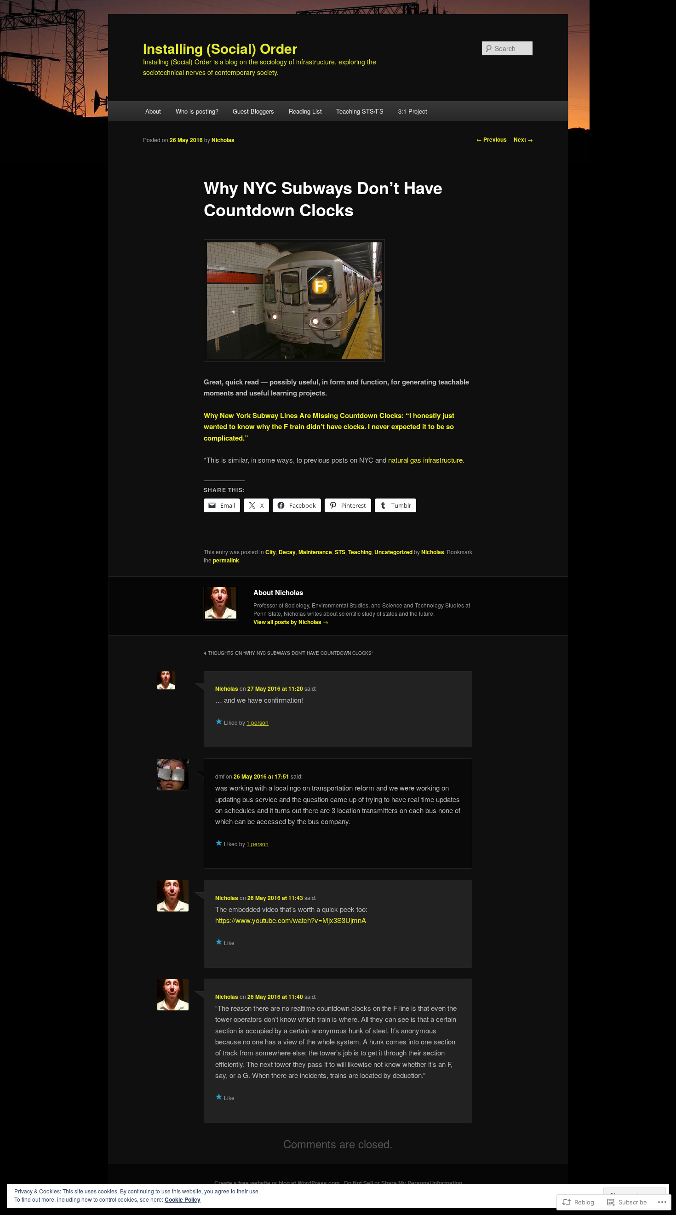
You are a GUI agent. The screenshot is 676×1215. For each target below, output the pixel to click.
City (270, 552)
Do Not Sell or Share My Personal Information (403, 1183)
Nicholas (223, 140)
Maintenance (315, 552)
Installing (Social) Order (220, 48)
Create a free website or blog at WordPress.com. (277, 1183)
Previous (491, 139)
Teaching (360, 552)
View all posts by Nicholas (290, 622)
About (153, 111)
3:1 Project (412, 111)
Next (523, 139)
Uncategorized (393, 552)
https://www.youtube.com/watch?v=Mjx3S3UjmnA (290, 920)
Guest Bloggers (253, 111)
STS (340, 552)
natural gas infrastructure (425, 459)
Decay (287, 552)
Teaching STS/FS (360, 111)
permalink (226, 560)
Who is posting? (197, 111)
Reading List (305, 111)
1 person (257, 722)
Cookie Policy (183, 1199)
